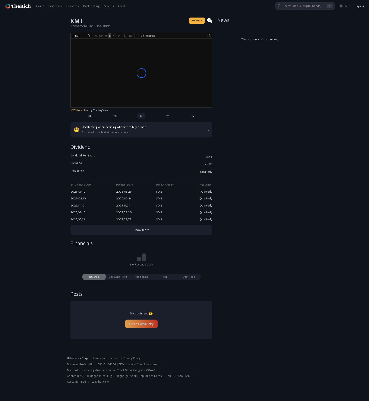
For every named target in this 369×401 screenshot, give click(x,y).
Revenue (94, 277)
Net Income (141, 277)
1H (89, 116)
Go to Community (141, 324)
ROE (165, 277)
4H (115, 116)
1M (193, 116)
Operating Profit (117, 277)
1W (167, 116)
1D (141, 116)
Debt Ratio (189, 277)
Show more (141, 230)
